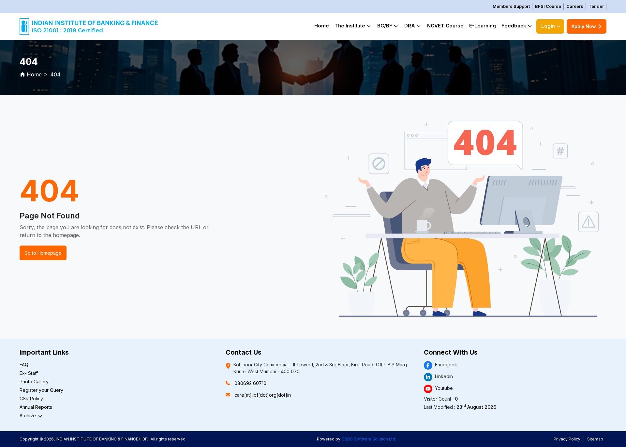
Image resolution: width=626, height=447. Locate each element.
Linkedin (444, 376)
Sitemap (595, 439)
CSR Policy (31, 398)
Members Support (511, 6)
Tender (596, 6)
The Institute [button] (350, 26)
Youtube (444, 388)
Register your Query (41, 390)
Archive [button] (28, 415)
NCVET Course (445, 26)
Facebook (446, 364)
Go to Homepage (43, 253)
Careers (574, 6)
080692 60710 (250, 383)
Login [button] (548, 26)
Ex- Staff (29, 373)
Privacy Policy (567, 439)
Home (321, 26)
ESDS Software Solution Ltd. (369, 439)
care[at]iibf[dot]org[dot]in (262, 395)
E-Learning (482, 26)
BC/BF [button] (384, 26)
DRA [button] (409, 26)
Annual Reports (36, 407)
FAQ (24, 364)
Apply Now (584, 26)
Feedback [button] (513, 26)
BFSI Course (548, 6)
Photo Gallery (34, 381)
